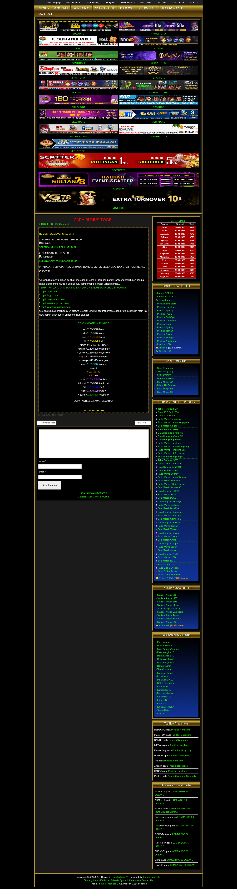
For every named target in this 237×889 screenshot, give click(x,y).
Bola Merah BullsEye (168, 508)
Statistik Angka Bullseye (169, 618)
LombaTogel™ (120, 877)
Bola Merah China (167, 539)
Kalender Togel (165, 673)
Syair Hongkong (165, 371)
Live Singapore (73, 2)
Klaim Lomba (165, 300)
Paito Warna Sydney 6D (170, 480)
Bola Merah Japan (167, 550)
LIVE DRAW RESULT (147, 8)
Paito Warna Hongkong (169, 443)
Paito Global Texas (167, 571)
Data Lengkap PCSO (168, 491)
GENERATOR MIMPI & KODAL (93, 496)
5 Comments (63, 224)
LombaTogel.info (151, 877)
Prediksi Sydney (165, 310)
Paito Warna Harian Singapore (173, 422)
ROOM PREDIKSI (81, 8)
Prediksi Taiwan (165, 330)
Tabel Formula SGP (168, 408)
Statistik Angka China (168, 605)
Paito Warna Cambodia (169, 515)
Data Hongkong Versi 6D (170, 436)
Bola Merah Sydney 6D (169, 487)
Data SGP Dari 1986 (168, 412)
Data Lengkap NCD (168, 554)
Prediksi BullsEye (166, 317)
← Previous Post (46, 422)
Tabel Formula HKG (168, 429)
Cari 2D (161, 713)
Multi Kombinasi (165, 693)
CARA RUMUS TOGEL (94, 220)
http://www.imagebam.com (55, 303)
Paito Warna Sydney (168, 473)
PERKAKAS (126, 8)
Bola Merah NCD (166, 560)
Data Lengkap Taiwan (169, 522)
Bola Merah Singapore (169, 425)
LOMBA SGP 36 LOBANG (183, 865)
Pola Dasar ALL (165, 679)
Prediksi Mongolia (166, 337)
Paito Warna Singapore (169, 419)
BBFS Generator (165, 683)
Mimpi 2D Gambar (166, 385)
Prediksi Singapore (166, 303)
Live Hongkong (92, 2)
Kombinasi (162, 686)
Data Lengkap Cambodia (170, 512)
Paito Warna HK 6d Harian (171, 453)
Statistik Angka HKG (167, 598)
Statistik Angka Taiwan (168, 608)
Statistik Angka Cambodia (170, 612)
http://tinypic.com (50, 295)
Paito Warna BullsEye (169, 505)
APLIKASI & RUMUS (105, 8)
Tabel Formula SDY (168, 460)
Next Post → (143, 422)
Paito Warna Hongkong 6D (171, 449)
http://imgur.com (49, 291)
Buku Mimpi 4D (165, 392)
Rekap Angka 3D (165, 655)
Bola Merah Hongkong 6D (171, 456)
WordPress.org (108, 883)
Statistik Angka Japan (168, 615)
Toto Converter (164, 669)
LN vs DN (162, 700)
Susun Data (163, 710)
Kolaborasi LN (164, 696)
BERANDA (44, 8)
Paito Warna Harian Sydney (172, 477)
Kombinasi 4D (164, 690)
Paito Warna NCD (167, 557)
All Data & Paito (166, 578)
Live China (161, 2)
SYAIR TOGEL (45, 13)
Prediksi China (164, 334)
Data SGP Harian (166, 415)
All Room (163, 347)
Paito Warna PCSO (167, 494)
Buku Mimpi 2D (165, 382)
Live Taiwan (145, 2)
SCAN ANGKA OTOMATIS (93, 493)
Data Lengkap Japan (168, 543)
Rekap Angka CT (165, 662)
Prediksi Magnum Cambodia (182, 776)
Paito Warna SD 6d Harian (171, 484)
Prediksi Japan (164, 324)
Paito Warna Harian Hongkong (173, 446)
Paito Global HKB (166, 564)
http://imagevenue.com (53, 299)
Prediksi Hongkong (166, 307)
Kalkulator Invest (165, 706)
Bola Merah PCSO (167, 498)
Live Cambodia (128, 2)
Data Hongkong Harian (169, 439)
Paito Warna (163, 642)
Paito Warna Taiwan (168, 526)
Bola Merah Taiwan (167, 529)
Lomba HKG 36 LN (167, 296)
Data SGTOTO (178, 2)
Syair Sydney (164, 374)
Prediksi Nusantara (167, 341)
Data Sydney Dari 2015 (170, 467)
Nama (42, 461)
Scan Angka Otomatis (168, 649)
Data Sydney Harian (168, 470)
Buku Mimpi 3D (165, 388)
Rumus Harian (164, 645)
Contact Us (147, 880)
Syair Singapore (165, 368)
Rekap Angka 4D (165, 659)
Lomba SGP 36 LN (166, 293)
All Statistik (163, 625)
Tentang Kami (91, 880)
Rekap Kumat (164, 666)
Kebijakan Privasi (109, 880)
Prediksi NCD (164, 344)
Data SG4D (194, 2)
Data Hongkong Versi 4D (170, 433)
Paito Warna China (167, 536)
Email (42, 471)
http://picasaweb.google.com (56, 307)
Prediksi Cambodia (166, 320)
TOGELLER (47, 224)
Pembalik (162, 703)
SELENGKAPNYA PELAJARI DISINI (58, 247)
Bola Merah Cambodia (169, 518)
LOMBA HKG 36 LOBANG (180, 860)
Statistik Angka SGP (167, 595)
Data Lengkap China (168, 533)
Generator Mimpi (165, 378)
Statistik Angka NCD (167, 622)
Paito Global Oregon (168, 567)
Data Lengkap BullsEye (170, 501)
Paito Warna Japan (167, 547)
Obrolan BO (165, 351)
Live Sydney (110, 2)
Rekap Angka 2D (165, 652)
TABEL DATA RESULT (172, 8)
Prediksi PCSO (164, 314)
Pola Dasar (162, 676)
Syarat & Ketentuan (130, 880)
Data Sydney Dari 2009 (170, 463)
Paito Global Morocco (169, 574)
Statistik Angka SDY (167, 601)
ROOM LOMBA (61, 8)
